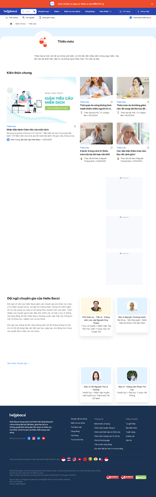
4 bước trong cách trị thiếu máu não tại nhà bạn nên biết (95, 153)
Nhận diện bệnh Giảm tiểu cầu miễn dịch (28, 129)
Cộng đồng (75, 431)
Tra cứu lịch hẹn (77, 440)
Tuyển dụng (130, 432)
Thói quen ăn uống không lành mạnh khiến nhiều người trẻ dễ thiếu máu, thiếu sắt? (96, 107)
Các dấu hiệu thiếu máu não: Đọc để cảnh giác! (131, 153)
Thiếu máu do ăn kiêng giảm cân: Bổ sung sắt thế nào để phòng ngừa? (131, 107)
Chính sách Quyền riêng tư (104, 428)
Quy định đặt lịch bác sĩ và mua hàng (108, 449)
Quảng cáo (130, 436)
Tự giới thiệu (131, 424)
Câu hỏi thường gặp (102, 440)
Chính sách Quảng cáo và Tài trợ (107, 436)
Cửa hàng (74, 435)
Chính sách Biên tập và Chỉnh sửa (107, 432)
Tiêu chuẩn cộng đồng (103, 444)
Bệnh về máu (20, 24)
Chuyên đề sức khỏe (79, 419)
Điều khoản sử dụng (102, 424)
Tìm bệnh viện (76, 427)
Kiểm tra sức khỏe (78, 423)
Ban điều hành (131, 428)
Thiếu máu (32, 24)
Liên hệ (129, 440)
